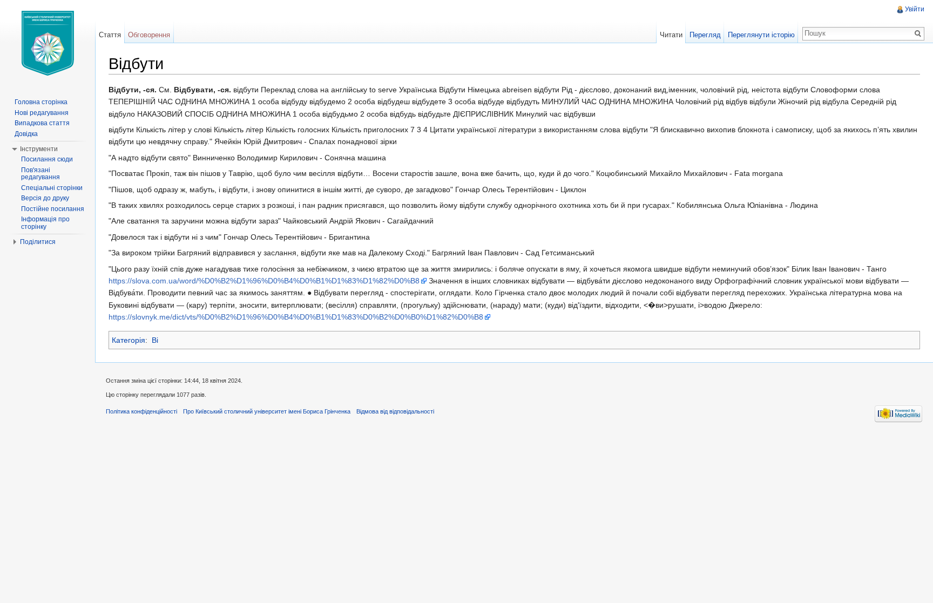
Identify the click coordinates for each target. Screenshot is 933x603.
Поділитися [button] (38, 242)
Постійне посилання (52, 209)
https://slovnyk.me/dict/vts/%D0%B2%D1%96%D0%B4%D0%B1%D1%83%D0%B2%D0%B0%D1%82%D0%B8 (296, 317)
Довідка (26, 134)
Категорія (128, 340)
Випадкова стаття (42, 123)
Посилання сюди (47, 159)
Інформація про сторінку (45, 223)
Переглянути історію (761, 35)
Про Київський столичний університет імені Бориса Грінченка (266, 411)
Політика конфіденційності (141, 411)
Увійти (914, 9)
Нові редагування (42, 113)
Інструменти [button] (39, 149)
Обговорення (149, 35)
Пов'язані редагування (40, 173)
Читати (671, 35)
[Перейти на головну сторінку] (47, 43)
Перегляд (705, 35)
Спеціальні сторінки (52, 188)
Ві (155, 340)
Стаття (110, 35)
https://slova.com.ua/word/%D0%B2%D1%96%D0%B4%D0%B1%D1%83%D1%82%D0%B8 (264, 280)
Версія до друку (45, 198)
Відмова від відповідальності (395, 411)
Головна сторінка (41, 102)
